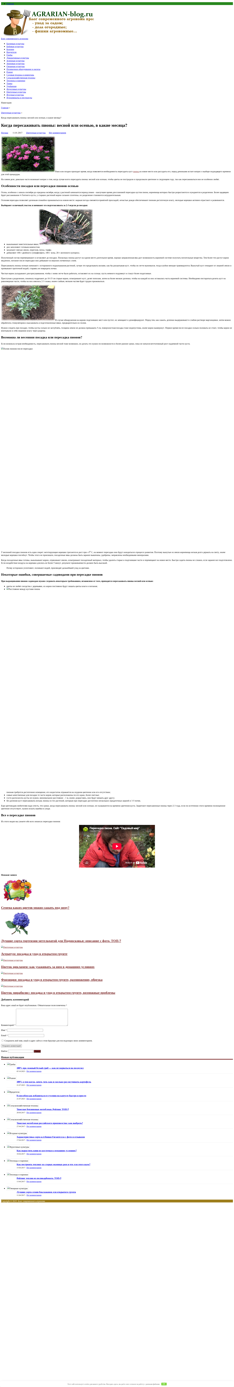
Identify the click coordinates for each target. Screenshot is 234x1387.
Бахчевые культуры (15, 43)
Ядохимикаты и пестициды (19, 97)
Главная (10, 3)
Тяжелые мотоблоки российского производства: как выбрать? (50, 1123)
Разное (9, 72)
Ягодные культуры (15, 94)
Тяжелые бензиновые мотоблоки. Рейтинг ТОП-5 (43, 1109)
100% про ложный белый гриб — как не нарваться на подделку (50, 1068)
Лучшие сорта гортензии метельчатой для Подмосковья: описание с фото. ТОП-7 (61, 940)
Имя (4, 1030)
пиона (136, 171)
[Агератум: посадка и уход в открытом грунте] (12, 947)
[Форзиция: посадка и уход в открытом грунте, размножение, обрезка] (12, 973)
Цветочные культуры (16, 91)
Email (4, 1035)
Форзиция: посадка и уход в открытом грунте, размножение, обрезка (52, 979)
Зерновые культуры (15, 63)
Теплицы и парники (15, 80)
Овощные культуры (15, 66)
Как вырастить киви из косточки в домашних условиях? (47, 1150)
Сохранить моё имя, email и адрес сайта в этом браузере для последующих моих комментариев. (48, 1040)
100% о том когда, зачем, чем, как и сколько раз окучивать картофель (54, 1081)
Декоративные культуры (17, 57)
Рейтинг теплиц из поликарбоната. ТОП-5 (39, 1178)
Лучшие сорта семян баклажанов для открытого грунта (46, 1192)
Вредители (11, 52)
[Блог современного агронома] (49, 35)
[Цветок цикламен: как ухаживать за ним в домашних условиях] (12, 960)
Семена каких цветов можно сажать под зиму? (35, 907)
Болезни (10, 49)
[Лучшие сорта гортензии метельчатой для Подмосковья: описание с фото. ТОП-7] (18, 934)
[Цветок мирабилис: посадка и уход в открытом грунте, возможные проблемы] (12, 986)
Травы (9, 83)
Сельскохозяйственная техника (20, 77)
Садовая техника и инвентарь (20, 74)
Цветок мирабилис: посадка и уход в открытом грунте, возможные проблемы (58, 992)
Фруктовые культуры (16, 89)
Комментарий (8, 1025)
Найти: (4, 1051)
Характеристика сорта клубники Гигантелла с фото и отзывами (51, 1137)
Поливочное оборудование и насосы (23, 69)
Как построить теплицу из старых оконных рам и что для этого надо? (53, 1164)
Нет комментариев (57, 132)
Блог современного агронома (14, 38)
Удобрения (11, 86)
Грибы (9, 54)
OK (164, 1384)
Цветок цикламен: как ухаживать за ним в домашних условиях (48, 966)
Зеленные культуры (15, 60)
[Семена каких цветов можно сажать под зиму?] (18, 901)
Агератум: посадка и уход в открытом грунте (34, 953)
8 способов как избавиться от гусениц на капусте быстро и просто (51, 1095)
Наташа (4, 132)
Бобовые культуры (15, 46)
